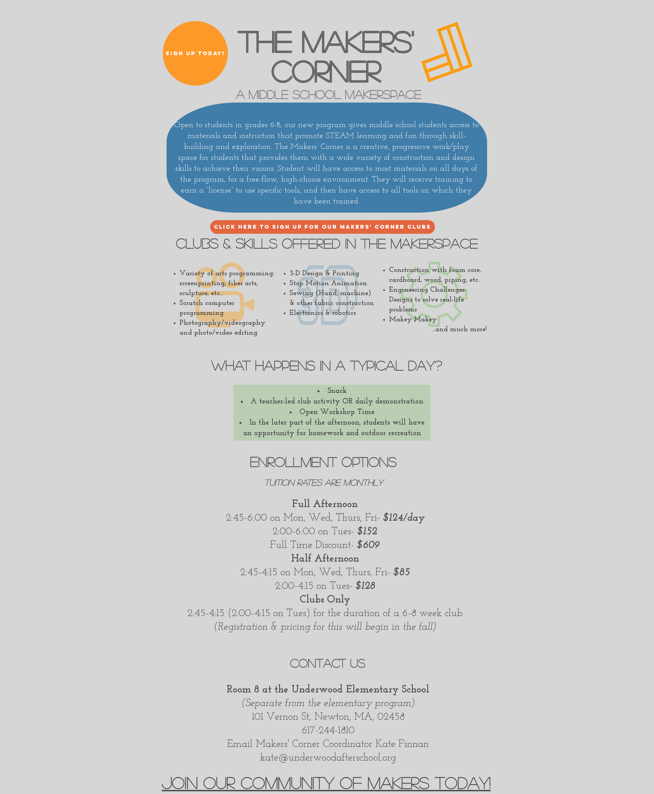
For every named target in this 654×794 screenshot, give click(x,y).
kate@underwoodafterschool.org (328, 758)
